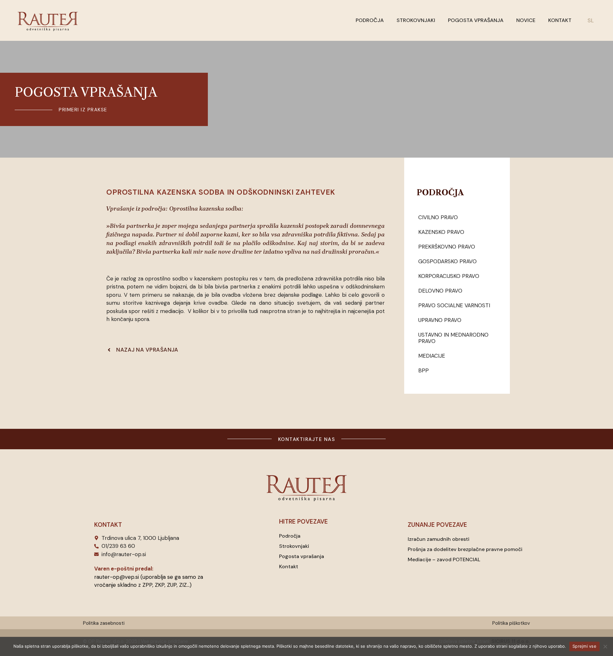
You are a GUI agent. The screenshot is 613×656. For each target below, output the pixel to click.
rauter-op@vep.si (116, 576)
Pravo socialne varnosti (454, 305)
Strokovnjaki (416, 20)
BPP (423, 370)
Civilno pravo (438, 217)
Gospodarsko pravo (447, 261)
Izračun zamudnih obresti (438, 539)
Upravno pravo (439, 320)
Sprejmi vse (584, 646)
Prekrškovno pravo (446, 246)
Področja (370, 20)
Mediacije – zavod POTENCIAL (444, 559)
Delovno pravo (440, 290)
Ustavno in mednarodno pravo (453, 338)
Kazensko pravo (441, 231)
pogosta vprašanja (86, 92)
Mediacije (431, 355)
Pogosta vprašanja (475, 20)
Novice (525, 20)
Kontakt (559, 20)
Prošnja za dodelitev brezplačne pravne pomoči (465, 549)
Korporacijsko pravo (448, 276)
